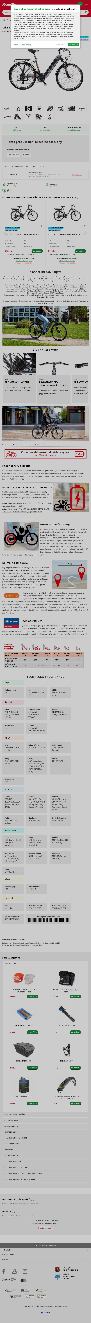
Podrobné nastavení (22, 45)
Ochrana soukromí (45, 34)
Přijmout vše (73, 45)
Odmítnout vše (60, 45)
